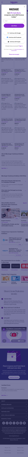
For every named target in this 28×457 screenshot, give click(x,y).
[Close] (24, 6)
